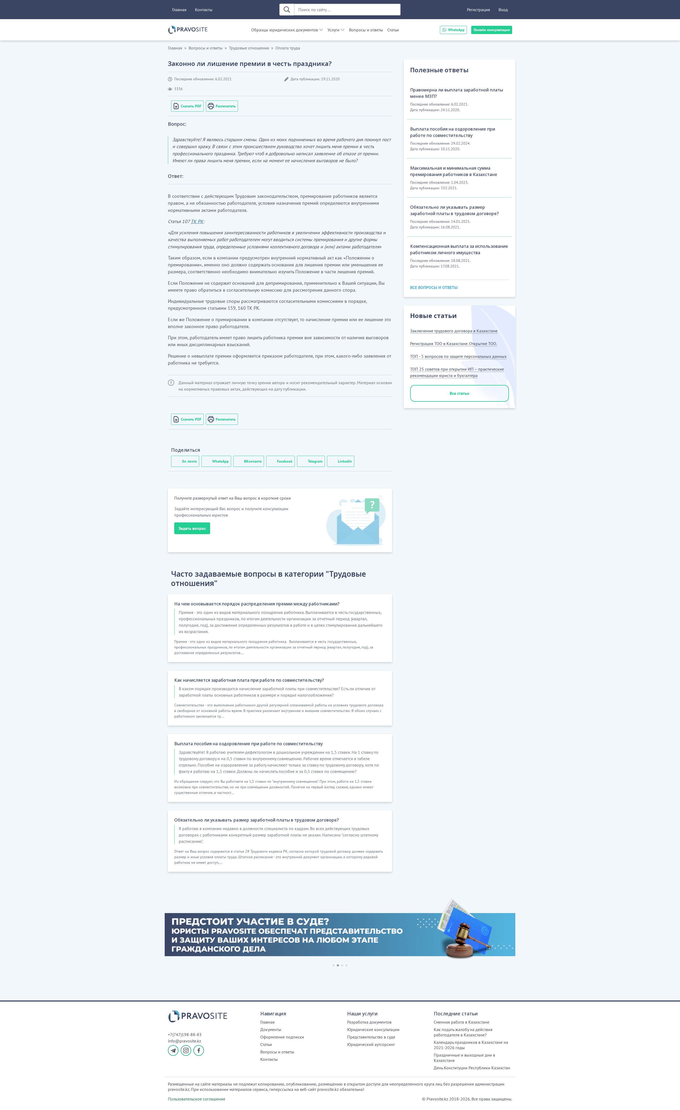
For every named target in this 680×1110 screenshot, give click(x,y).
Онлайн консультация (492, 29)
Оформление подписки (282, 1037)
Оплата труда (287, 48)
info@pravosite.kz (184, 1041)
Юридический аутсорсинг (371, 1044)
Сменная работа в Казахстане (461, 1022)
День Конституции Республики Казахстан (472, 1067)
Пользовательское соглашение (196, 1098)
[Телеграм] (173, 1050)
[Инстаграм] (186, 1050)
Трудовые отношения (249, 48)
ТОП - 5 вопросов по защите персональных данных (458, 356)
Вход (503, 9)
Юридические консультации (373, 1029)
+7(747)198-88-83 (185, 1034)
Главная (179, 9)
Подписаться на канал (546, 1099)
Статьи (393, 29)
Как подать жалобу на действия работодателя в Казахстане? (463, 1032)
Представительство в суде (371, 1037)
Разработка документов (369, 1022)
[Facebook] (198, 1050)
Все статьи (459, 393)
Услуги (333, 29)
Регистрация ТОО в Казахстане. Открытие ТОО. (453, 343)
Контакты (203, 9)
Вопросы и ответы (366, 29)
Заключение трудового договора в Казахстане (454, 330)
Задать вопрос (192, 528)
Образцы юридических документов (284, 29)
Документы (270, 1029)
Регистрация (478, 9)
